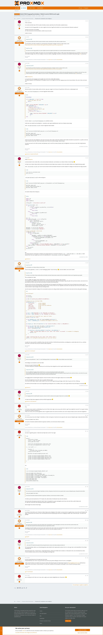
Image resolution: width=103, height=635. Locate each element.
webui (39, 15)
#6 (87, 262)
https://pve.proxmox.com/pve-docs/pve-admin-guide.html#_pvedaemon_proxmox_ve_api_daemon (44, 44)
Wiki (40, 615)
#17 (87, 575)
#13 (87, 510)
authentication (28, 15)
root (36, 15)
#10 (87, 415)
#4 (87, 87)
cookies (23, 630)
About (41, 623)
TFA (80, 53)
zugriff (43, 15)
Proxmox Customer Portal (45, 620)
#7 (87, 354)
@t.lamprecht (29, 76)
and (30, 350)
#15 (87, 540)
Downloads (42, 618)
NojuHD (16, 15)
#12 (87, 486)
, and (32, 154)
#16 (87, 557)
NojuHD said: (28, 39)
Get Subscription (43, 613)
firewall (33, 15)
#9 (87, 405)
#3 (87, 63)
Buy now (50, 59)
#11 (87, 431)
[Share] (86, 21)
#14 (87, 520)
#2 (87, 37)
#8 (87, 391)
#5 (87, 157)
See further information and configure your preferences (26, 632)
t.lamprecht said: (29, 65)
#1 (87, 21)
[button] (36, 8)
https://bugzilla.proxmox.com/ (74, 562)
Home (41, 611)
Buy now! (69, 620)
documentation (59, 59)
